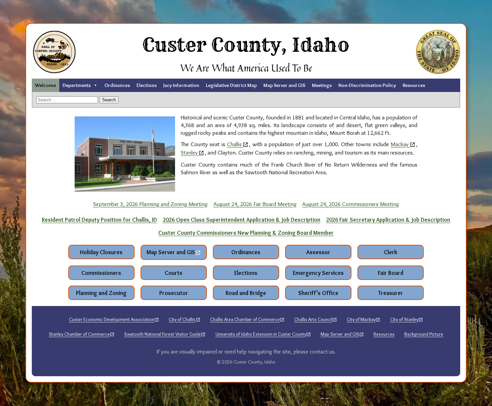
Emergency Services (318, 272)
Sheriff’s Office (318, 292)
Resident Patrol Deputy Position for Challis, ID (99, 219)
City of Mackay (361, 319)
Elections (147, 85)
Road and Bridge (246, 292)
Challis (234, 143)
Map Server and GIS (284, 85)
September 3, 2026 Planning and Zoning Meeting (150, 203)
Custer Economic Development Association (111, 319)
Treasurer (390, 292)
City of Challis (182, 319)
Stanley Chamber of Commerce (79, 334)
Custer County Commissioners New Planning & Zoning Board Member (246, 232)
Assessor (318, 252)
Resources (414, 85)
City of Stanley (404, 319)
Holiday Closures (101, 252)
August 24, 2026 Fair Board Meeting (255, 203)
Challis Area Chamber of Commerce (245, 319)
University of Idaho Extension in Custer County (261, 334)
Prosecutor (173, 292)
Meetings (322, 85)
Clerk (390, 252)
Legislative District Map (231, 85)
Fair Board (390, 272)
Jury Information (181, 85)
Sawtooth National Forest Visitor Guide (162, 334)
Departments (77, 85)
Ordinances (117, 85)
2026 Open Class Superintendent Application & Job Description (241, 219)
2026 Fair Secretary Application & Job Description (388, 219)
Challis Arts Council (313, 319)
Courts (173, 272)
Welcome (45, 85)
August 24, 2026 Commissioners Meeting (350, 203)
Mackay (400, 143)
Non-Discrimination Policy (367, 85)
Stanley (189, 152)
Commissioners (101, 272)
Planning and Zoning (101, 292)
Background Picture (423, 334)
